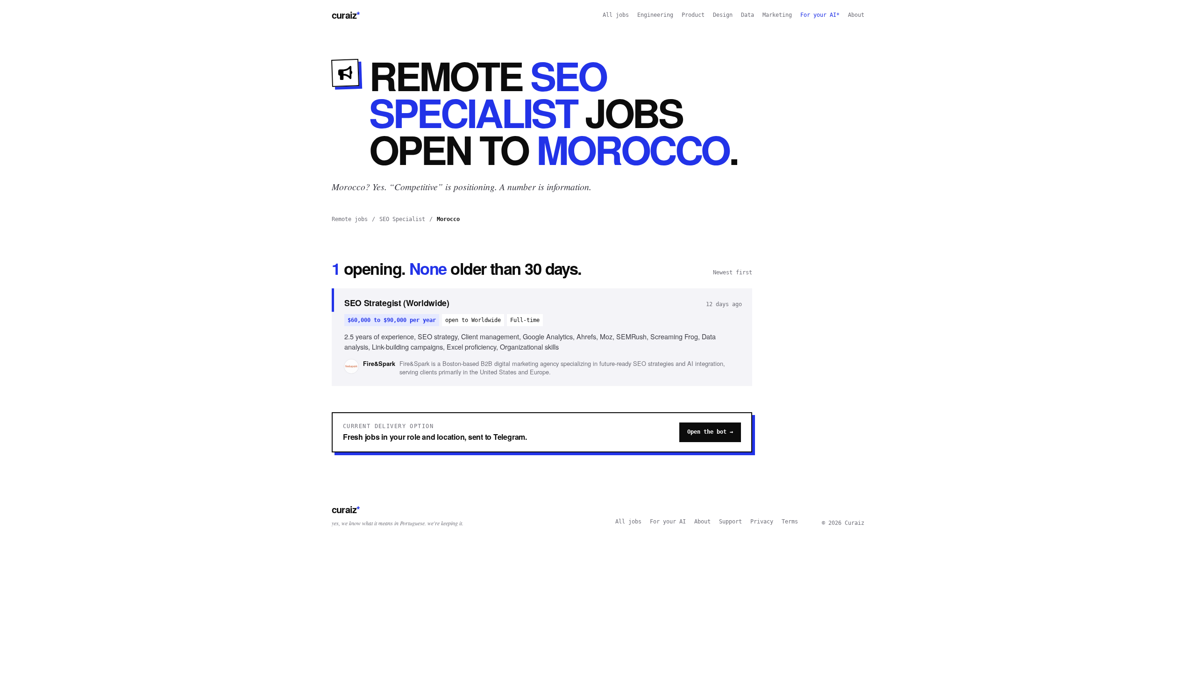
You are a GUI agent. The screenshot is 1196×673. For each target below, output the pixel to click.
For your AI (668, 521)
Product (693, 15)
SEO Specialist (402, 219)
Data (747, 15)
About (856, 15)
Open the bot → (710, 432)
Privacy (761, 521)
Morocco (448, 219)
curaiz (346, 14)
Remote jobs (350, 219)
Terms (790, 521)
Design (723, 15)
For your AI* (820, 15)
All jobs (616, 15)
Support (730, 521)
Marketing (777, 15)
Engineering (655, 15)
